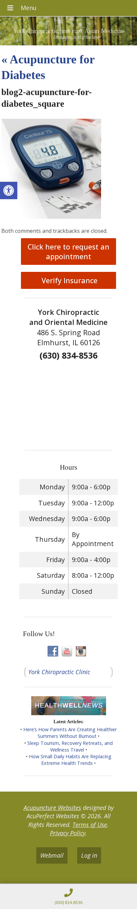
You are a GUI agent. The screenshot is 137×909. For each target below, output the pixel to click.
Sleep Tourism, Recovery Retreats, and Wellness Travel (70, 746)
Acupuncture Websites (52, 808)
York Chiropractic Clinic (59, 672)
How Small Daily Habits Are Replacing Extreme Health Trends (70, 759)
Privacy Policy (67, 833)
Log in (89, 855)
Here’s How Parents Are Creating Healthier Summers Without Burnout (70, 732)
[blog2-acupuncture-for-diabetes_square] (51, 216)
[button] (8, 190)
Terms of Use (89, 825)
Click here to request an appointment (68, 251)
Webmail (52, 855)
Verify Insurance (68, 280)
